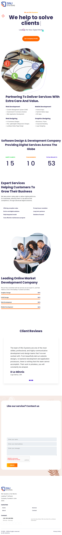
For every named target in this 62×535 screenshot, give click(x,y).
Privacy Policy (57, 531)
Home (4, 508)
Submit (12, 465)
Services (34, 508)
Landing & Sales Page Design (15, 126)
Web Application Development (15, 114)
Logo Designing (40, 126)
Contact (34, 510)
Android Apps (40, 109)
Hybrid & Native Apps (42, 112)
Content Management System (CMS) (17, 109)
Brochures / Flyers (41, 121)
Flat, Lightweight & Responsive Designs (18, 123)
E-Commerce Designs (13, 121)
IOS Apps (39, 114)
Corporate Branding (42, 123)
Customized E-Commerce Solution (17, 112)
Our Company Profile (31, 39)
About (4, 510)
